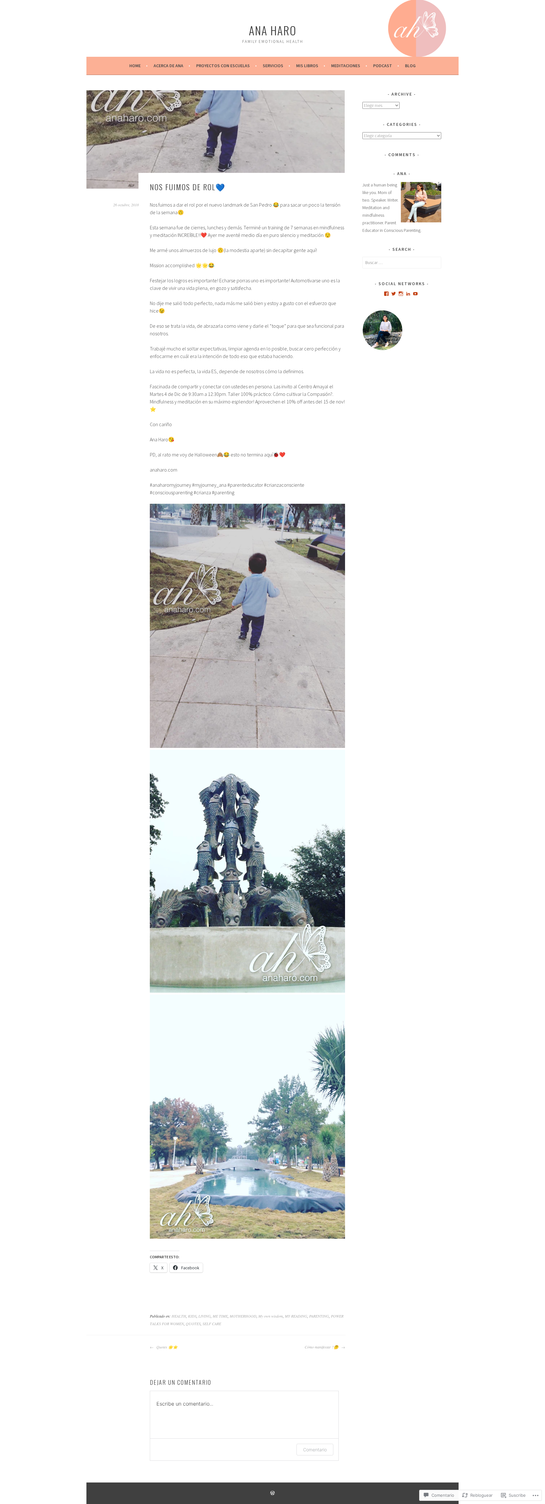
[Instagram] (400, 293)
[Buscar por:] (401, 262)
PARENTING (319, 1316)
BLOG (410, 65)
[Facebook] (386, 293)
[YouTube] (415, 293)
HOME (135, 65)
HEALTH (179, 1316)
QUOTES (193, 1323)
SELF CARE (211, 1323)
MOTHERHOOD (243, 1316)
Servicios (273, 65)
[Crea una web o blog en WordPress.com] (272, 1493)
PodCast (382, 65)
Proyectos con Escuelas (223, 65)
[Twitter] (393, 293)
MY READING (296, 1316)
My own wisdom (270, 1316)
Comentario (315, 1449)
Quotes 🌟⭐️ (166, 1346)
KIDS (192, 1316)
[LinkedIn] (408, 293)
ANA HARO (272, 30)
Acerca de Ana (168, 65)
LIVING (204, 1316)
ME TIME (220, 1316)
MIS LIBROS (307, 65)
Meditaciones (345, 65)
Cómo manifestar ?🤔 (322, 1346)
